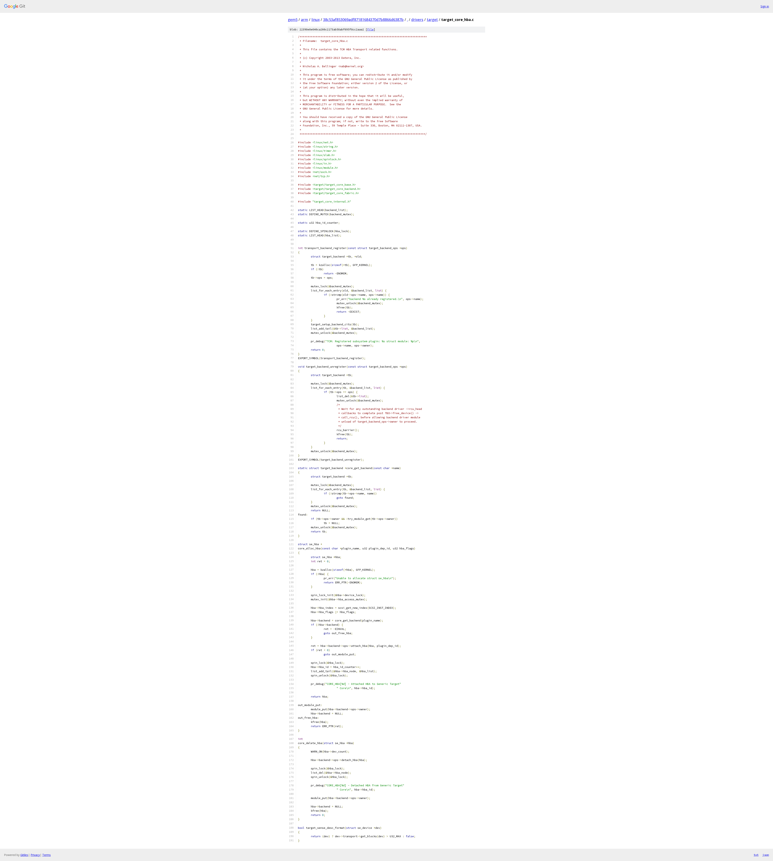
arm (304, 19)
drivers (417, 19)
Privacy (35, 855)
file (370, 29)
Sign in (765, 6)
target (432, 19)
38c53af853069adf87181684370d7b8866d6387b (363, 19)
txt (756, 855)
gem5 (293, 19)
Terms (46, 855)
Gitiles (24, 855)
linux (315, 19)
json (766, 855)
